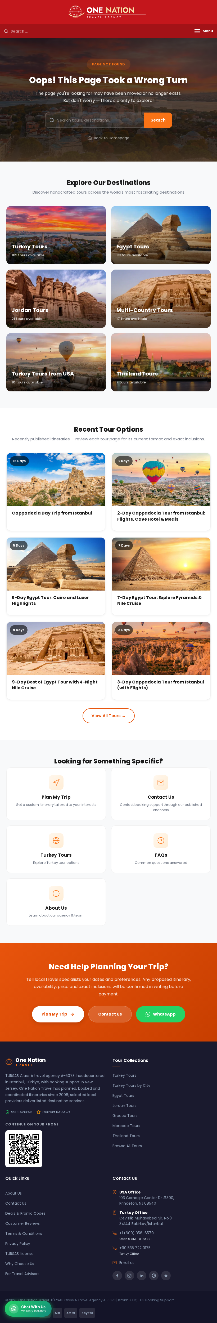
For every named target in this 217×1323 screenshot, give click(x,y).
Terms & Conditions (23, 1233)
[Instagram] (129, 1275)
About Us (13, 1193)
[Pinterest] (154, 1275)
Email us (126, 1262)
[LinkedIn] (141, 1275)
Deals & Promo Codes (25, 1213)
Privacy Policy (17, 1243)
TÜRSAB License (19, 1253)
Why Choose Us (19, 1263)
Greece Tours (125, 1115)
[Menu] (197, 31)
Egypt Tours (123, 1095)
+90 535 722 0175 (135, 1247)
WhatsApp (164, 1014)
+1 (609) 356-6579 (136, 1233)
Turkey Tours (124, 1075)
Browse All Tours (127, 1145)
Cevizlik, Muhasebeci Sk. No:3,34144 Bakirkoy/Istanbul (146, 1220)
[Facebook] (117, 1275)
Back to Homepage (111, 138)
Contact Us (110, 1014)
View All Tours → (109, 715)
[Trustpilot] (166, 1275)
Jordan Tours (124, 1105)
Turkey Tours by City (131, 1085)
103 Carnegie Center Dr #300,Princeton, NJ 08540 (146, 1200)
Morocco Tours (126, 1125)
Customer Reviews (22, 1223)
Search (158, 120)
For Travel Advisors (22, 1273)
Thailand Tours (126, 1135)
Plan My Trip (54, 1014)
